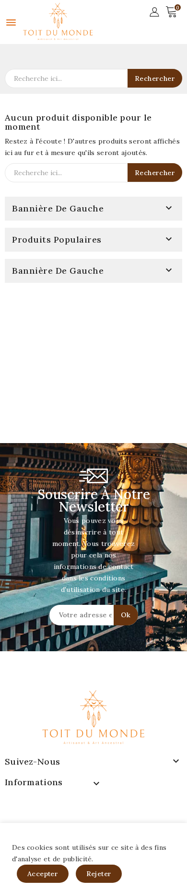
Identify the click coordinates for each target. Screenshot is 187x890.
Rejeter (99, 873)
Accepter (42, 873)
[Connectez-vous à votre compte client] (154, 11)
